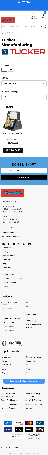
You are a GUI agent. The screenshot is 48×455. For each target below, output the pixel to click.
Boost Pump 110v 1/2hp (13, 133)
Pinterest (6, 260)
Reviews (28, 306)
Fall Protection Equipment (11, 404)
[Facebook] (3, 244)
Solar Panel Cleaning (33, 404)
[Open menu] (4, 14)
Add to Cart (12, 150)
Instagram (7, 252)
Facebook (7, 248)
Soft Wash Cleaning (33, 400)
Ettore (3, 369)
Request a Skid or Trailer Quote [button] (24, 381)
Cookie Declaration (10, 283)
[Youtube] (14, 244)
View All (28, 373)
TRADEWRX (6, 365)
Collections (29, 408)
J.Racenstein (6, 357)
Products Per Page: (9, 92)
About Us (6, 314)
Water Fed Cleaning (9, 400)
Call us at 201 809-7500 (10, 236)
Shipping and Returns (11, 318)
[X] (19, 244)
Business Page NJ (10, 326)
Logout (5, 286)
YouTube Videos (9, 256)
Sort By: (4, 78)
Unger (3, 373)
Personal (9, 278)
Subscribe (24, 177)
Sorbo (27, 369)
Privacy (5, 275)
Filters (9, 107)
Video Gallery (30, 321)
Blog (4, 264)
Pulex (27, 365)
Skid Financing (8, 322)
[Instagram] (9, 244)
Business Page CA (10, 330)
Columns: (5, 65)
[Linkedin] (29, 244)
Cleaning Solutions (8, 408)
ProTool (4, 361)
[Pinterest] (24, 244)
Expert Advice (6, 309)
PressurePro (30, 361)
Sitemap (28, 302)
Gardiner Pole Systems (34, 357)
